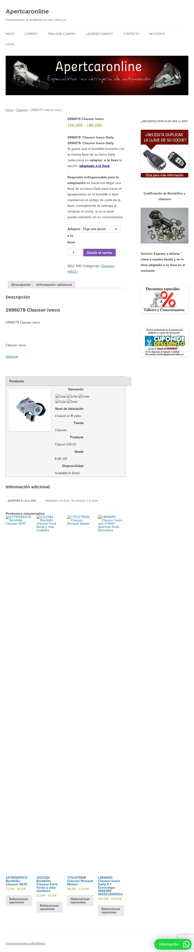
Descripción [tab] (21, 285)
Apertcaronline (27, 11)
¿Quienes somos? (99, 34)
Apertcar (12, 356)
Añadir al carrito (99, 252)
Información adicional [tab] (54, 285)
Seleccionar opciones (18, 900)
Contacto (131, 34)
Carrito (31, 34)
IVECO (72, 271)
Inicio (10, 34)
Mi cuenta (157, 34)
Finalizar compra (61, 34)
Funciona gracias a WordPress (25, 943)
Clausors (22, 110)
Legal (10, 44)
